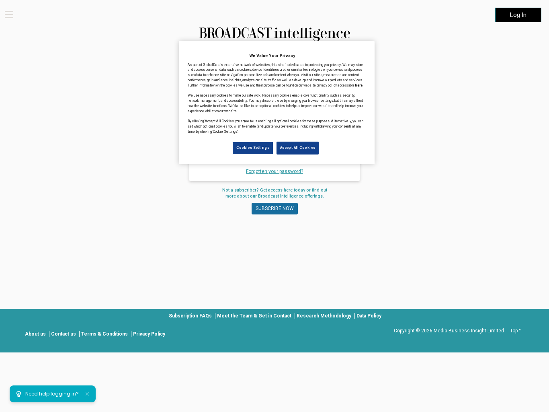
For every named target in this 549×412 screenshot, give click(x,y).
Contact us (63, 334)
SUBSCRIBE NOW (275, 208)
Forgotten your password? (274, 171)
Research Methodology (324, 316)
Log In (518, 15)
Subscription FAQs (190, 316)
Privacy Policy (149, 334)
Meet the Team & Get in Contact (254, 316)
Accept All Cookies (297, 148)
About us (35, 334)
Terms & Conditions (104, 334)
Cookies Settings (252, 148)
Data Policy (368, 316)
